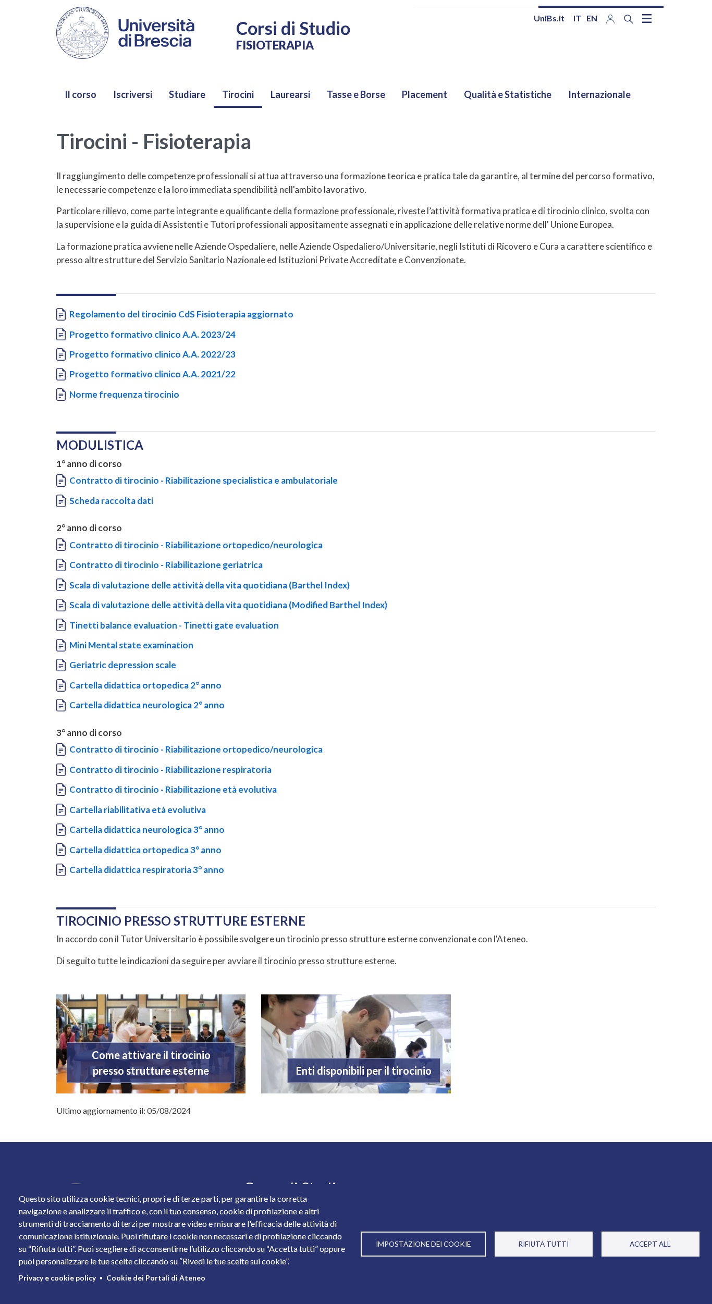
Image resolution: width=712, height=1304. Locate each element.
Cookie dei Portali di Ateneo (155, 1278)
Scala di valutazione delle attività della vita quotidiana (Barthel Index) (209, 585)
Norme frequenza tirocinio (124, 394)
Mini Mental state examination (131, 644)
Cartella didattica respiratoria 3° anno (146, 869)
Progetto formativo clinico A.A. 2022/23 (152, 354)
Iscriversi (132, 94)
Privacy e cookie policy (57, 1278)
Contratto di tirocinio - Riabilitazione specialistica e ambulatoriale (203, 480)
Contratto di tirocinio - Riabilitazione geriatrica (166, 564)
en (591, 18)
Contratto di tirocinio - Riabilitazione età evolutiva (173, 789)
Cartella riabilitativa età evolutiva (137, 809)
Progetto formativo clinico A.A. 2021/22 (152, 373)
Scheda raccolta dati (111, 500)
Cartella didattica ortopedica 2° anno (145, 685)
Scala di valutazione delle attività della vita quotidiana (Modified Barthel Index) (228, 604)
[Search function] (628, 19)
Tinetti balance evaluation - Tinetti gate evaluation (174, 625)
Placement (424, 94)
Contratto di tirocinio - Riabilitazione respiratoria (170, 769)
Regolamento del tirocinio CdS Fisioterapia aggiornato (181, 314)
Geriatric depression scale (122, 664)
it (577, 18)
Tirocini (238, 94)
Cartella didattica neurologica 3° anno (147, 829)
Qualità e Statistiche (507, 94)
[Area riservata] (610, 18)
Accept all (650, 1244)
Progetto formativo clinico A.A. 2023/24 (152, 334)
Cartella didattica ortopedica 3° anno (145, 849)
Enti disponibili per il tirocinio (364, 1070)
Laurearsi (290, 94)
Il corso (80, 94)
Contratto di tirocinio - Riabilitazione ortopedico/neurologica (196, 544)
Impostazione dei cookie (423, 1244)
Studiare (187, 94)
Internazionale (599, 94)
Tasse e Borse (356, 94)
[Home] (125, 32)
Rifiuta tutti (543, 1244)
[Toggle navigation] (647, 18)
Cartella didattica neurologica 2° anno (147, 704)
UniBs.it (549, 18)
